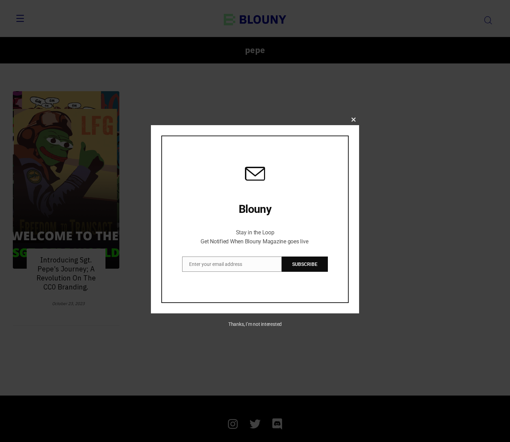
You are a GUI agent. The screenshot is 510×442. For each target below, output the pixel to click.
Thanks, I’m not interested (255, 324)
